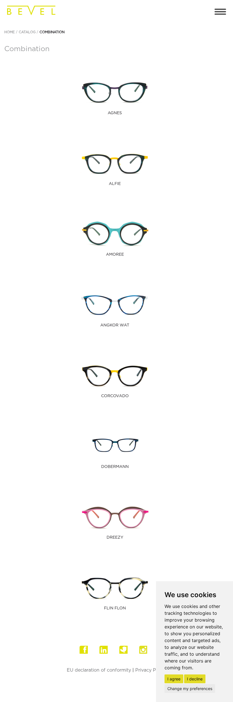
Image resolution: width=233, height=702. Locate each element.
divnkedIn (106, 653)
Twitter (126, 653)
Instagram (146, 653)
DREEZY (115, 537)
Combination (52, 32)
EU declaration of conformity (99, 670)
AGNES (115, 113)
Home (9, 32)
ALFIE (115, 184)
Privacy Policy (150, 670)
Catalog (27, 32)
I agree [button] (173, 678)
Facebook (87, 653)
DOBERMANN (115, 467)
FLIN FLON (115, 608)
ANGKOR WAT (114, 325)
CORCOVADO (115, 396)
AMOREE (115, 255)
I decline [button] (195, 678)
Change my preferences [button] (189, 688)
